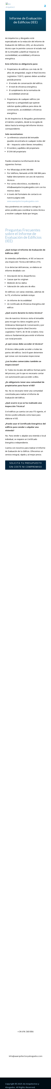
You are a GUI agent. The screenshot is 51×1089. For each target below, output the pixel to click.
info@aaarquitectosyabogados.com (25, 1056)
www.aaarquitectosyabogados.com (23, 201)
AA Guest (13, 557)
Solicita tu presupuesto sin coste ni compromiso (25, 465)
